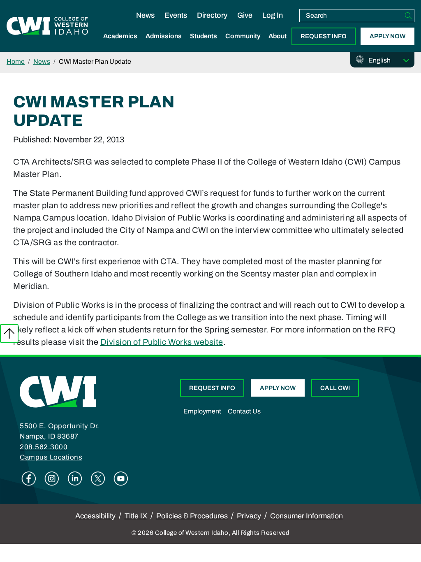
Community (242, 36)
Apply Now (387, 36)
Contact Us (244, 411)
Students (203, 36)
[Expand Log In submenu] (273, 24)
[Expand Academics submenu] (120, 45)
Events (175, 15)
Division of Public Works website (161, 341)
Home (16, 61)
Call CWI (335, 388)
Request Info (324, 36)
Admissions (164, 36)
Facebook (29, 478)
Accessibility (95, 516)
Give (244, 15)
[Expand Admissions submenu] (164, 45)
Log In (272, 15)
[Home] (58, 390)
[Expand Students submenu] (203, 45)
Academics (120, 36)
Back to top (9, 333)
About (277, 36)
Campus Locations (51, 457)
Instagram (52, 478)
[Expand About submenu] (277, 45)
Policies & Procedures (192, 516)
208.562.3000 (43, 447)
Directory (212, 15)
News (145, 15)
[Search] (408, 15)
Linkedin (75, 478)
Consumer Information (306, 516)
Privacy (249, 516)
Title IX (136, 516)
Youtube (121, 478)
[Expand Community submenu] (243, 45)
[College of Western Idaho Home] (47, 26)
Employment (202, 411)
